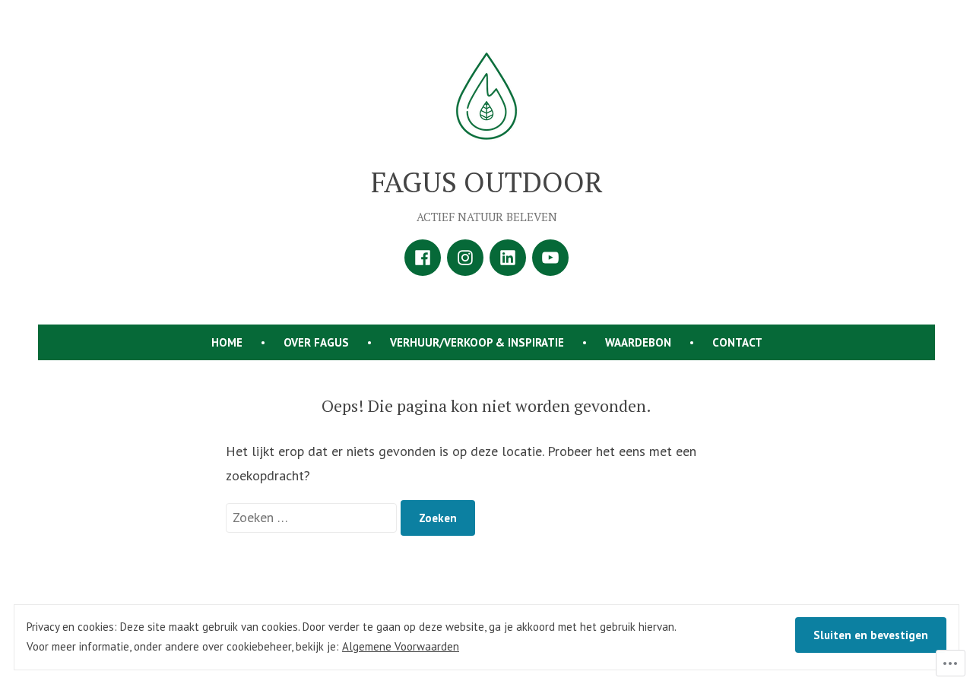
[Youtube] (550, 257)
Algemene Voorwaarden (400, 646)
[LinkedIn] (508, 257)
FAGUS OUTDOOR (487, 182)
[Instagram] (465, 257)
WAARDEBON (638, 342)
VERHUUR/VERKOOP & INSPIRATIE (477, 342)
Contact (737, 342)
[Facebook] (422, 257)
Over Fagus (316, 342)
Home (226, 342)
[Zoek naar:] (313, 517)
